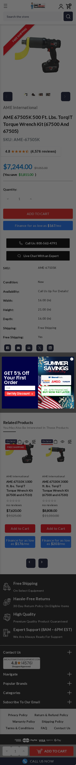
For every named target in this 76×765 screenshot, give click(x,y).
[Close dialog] (71, 358)
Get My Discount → (20, 394)
